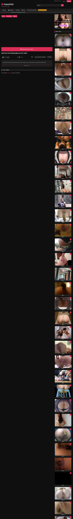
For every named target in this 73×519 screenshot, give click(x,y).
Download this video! (27, 49)
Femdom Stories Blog (32, 10)
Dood (3, 16)
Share (50, 57)
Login (64, 1)
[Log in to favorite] (32, 57)
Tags (24, 10)
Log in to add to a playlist (40, 57)
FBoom (14, 16)
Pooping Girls (7, 12)
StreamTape (9, 16)
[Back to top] (69, 515)
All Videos (17, 10)
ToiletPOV (8, 4)
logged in (9, 72)
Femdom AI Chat (43, 10)
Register (69, 1)
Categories (11, 10)
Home (5, 10)
